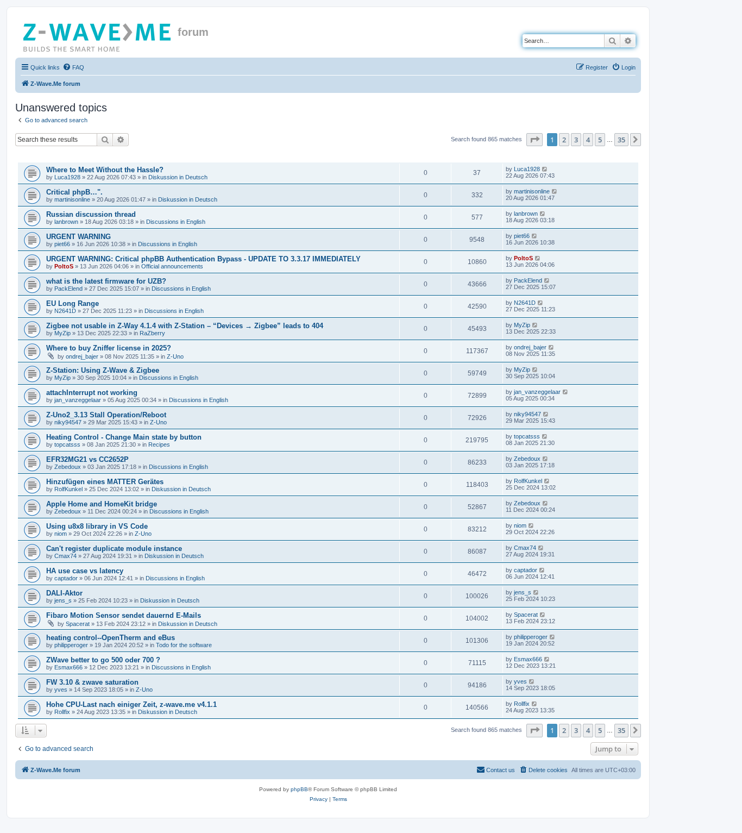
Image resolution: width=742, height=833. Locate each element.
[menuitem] (73, 67)
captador (66, 578)
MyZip (62, 333)
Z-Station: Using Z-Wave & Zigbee (102, 370)
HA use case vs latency (84, 571)
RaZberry (152, 333)
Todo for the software (184, 645)
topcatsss (67, 444)
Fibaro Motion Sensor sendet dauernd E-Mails (123, 615)
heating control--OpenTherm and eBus (110, 638)
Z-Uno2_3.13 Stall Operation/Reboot (106, 415)
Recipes (159, 444)
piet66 (62, 244)
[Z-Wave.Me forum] (98, 35)
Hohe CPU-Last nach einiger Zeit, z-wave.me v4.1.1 (131, 704)
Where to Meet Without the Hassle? (105, 170)
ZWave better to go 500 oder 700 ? (103, 660)
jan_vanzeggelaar (77, 400)
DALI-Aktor (64, 593)
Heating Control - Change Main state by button (124, 437)
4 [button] (588, 140)
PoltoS (63, 266)
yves (60, 689)
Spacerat (78, 624)
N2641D (65, 311)
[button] (534, 139)
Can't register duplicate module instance (114, 548)
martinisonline (72, 199)
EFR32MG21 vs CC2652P (87, 459)
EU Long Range (72, 303)
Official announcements (172, 266)
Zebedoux (67, 467)
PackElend (68, 288)
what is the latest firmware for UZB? (106, 281)
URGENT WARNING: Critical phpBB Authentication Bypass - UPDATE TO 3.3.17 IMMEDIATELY (203, 259)
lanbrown (66, 221)
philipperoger (71, 645)
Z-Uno (175, 356)
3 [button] (576, 140)
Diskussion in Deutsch (177, 177)
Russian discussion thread (91, 214)
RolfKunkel (68, 489)
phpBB (299, 789)
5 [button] (600, 140)
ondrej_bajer (82, 356)
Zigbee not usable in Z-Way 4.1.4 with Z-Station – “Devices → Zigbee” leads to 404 (184, 326)
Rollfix (62, 712)
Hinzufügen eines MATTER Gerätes (105, 482)
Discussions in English (175, 221)
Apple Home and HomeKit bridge (101, 504)
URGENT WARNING (78, 237)
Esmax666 (68, 667)
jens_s (63, 600)
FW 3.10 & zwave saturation (92, 682)
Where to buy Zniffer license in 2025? (108, 348)
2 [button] (564, 140)
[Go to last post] (545, 169)
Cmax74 (65, 556)
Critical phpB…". (74, 192)
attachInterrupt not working (91, 393)
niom (60, 533)
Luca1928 (67, 177)
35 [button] (621, 140)
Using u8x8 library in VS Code (97, 526)
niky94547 (67, 422)
